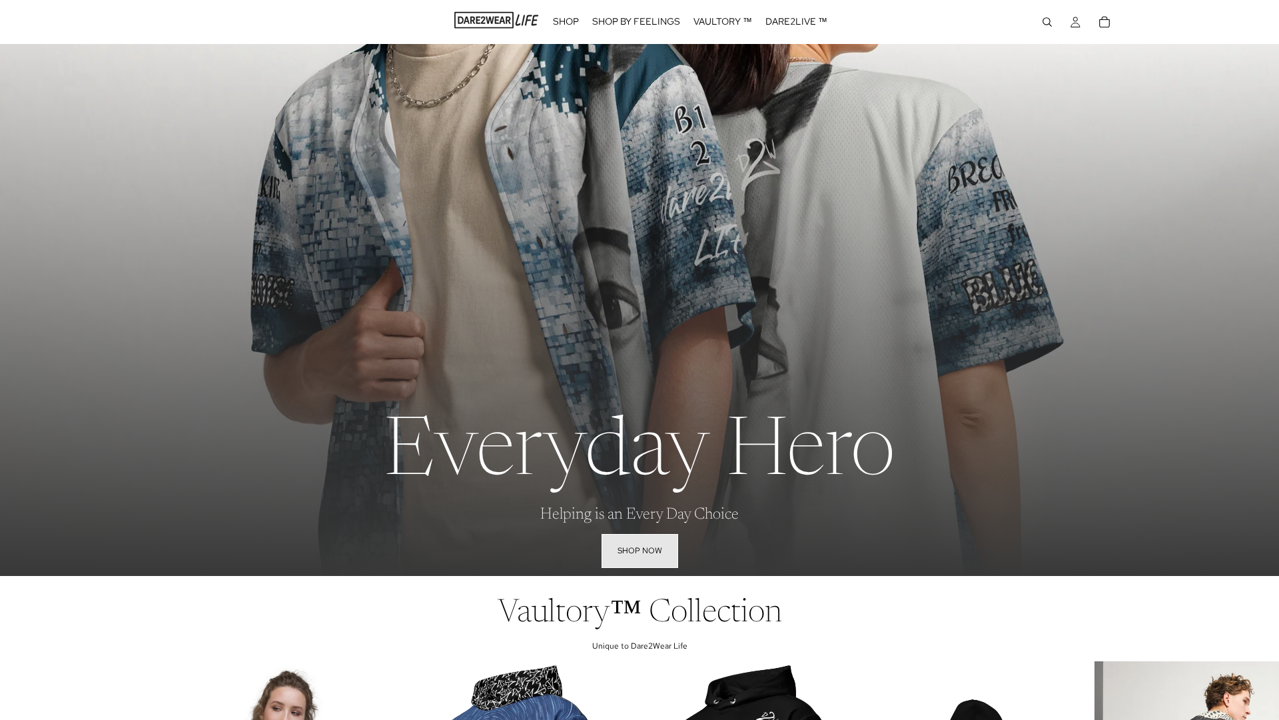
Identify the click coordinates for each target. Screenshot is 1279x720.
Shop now (640, 550)
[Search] (1047, 22)
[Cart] (1104, 22)
